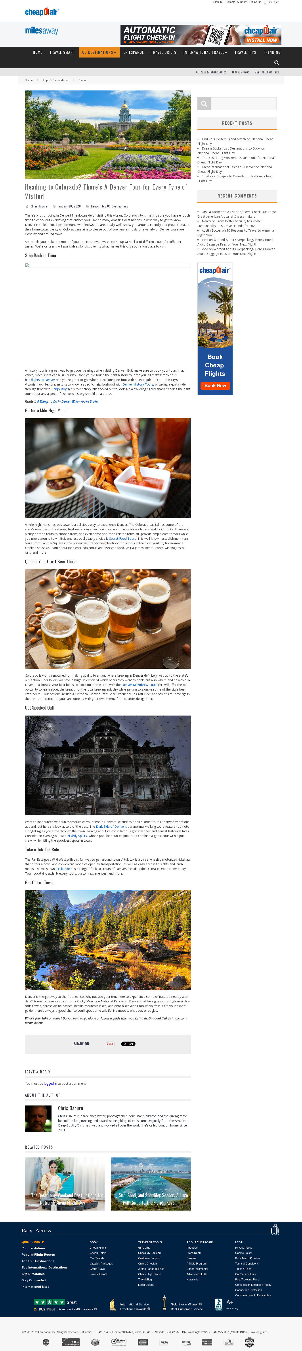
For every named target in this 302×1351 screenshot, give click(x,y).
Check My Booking (149, 1253)
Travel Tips (245, 52)
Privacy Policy (243, 1247)
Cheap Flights (98, 1247)
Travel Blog (145, 1279)
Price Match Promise (247, 1258)
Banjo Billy (59, 389)
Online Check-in (148, 1263)
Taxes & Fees (243, 1268)
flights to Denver (43, 380)
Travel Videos (240, 72)
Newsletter (193, 1279)
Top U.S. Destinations (38, 1261)
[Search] (277, 63)
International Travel (203, 52)
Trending (272, 52)
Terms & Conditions (247, 1263)
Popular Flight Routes (38, 1254)
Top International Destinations (45, 1267)
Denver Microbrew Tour (139, 685)
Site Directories (33, 1274)
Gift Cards (255, 2)
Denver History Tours (137, 384)
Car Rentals (97, 1258)
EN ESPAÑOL (134, 52)
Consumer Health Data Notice (253, 1295)
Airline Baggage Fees (151, 1268)
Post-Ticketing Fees (247, 1279)
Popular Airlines (34, 1248)
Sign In (217, 2)
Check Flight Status (149, 1274)
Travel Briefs (163, 52)
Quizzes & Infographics (211, 72)
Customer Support (236, 2)
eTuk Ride (63, 869)
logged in (50, 1083)
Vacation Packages (101, 1263)
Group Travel (97, 1268)
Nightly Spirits (77, 836)
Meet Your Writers (267, 72)
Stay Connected (34, 1280)
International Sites (35, 1286)
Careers (191, 1258)
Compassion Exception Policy (253, 1284)
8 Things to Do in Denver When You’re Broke (67, 401)
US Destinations (97, 52)
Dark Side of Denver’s (111, 826)
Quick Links (31, 1242)
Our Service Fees (245, 1274)
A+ (232, 1304)
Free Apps (273, 1)
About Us (192, 1247)
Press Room (194, 1253)
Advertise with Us (197, 1274)
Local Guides (146, 1284)
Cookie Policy (243, 1253)
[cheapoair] (42, 12)
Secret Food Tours (122, 538)
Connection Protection (248, 1290)
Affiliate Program (196, 1263)
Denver (95, 206)
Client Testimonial (197, 1268)
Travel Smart (62, 52)
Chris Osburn (39, 206)
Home (37, 52)
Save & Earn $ (98, 1274)
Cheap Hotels (98, 1253)
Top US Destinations (115, 206)
